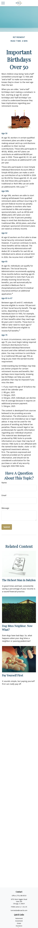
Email (4, 495)
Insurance (19, 926)
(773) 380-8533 (21, 896)
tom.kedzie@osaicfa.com (19, 910)
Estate (19, 923)
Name (4, 482)
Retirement (19, 918)
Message (5, 508)
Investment (19, 921)
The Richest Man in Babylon (19, 580)
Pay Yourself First (12, 675)
